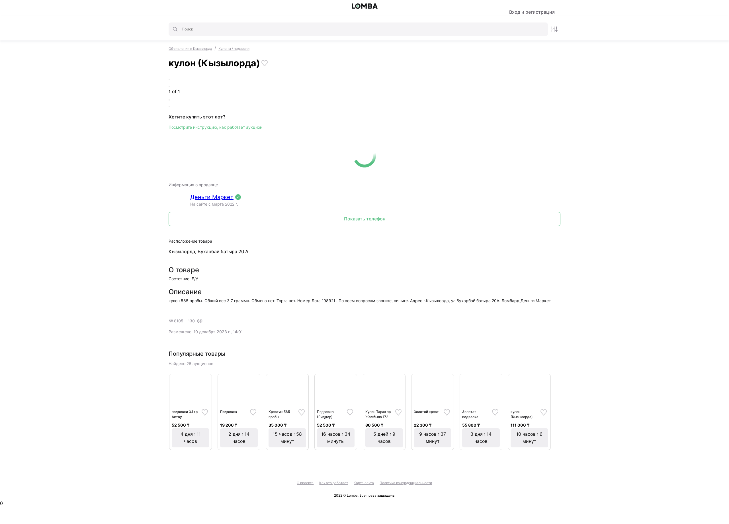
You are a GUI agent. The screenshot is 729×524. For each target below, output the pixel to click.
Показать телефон (364, 219)
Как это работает (333, 483)
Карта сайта (364, 483)
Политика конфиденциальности (406, 483)
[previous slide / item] (169, 79)
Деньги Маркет (212, 197)
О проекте (305, 483)
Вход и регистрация (532, 12)
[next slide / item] (169, 86)
